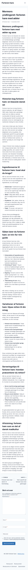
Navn (5, 520)
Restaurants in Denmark (10, 566)
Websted (5, 534)
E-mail (5, 527)
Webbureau (21, 553)
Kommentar (6, 496)
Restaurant (9, 564)
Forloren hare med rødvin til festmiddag (7, 480)
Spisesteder (21, 566)
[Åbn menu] (25, 3)
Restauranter (18, 564)
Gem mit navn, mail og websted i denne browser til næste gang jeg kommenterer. (14, 538)
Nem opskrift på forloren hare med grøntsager (21, 480)
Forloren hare (7, 21)
